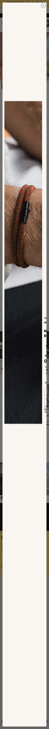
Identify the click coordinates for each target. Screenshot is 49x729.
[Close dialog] (43, 5)
